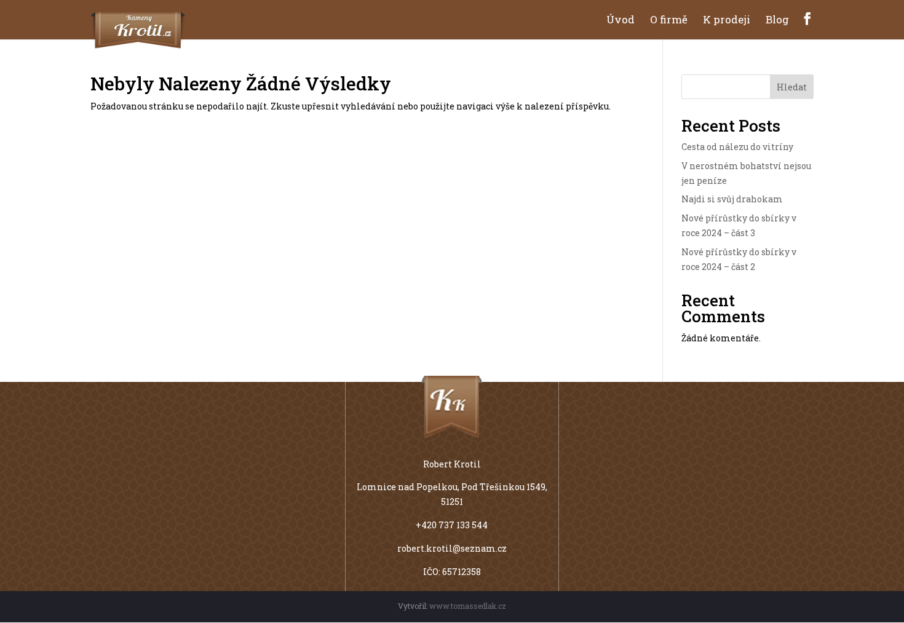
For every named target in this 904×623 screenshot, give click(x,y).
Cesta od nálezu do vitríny (737, 147)
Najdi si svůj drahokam (732, 199)
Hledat (792, 87)
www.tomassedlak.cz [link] (467, 606)
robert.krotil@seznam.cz (452, 548)
